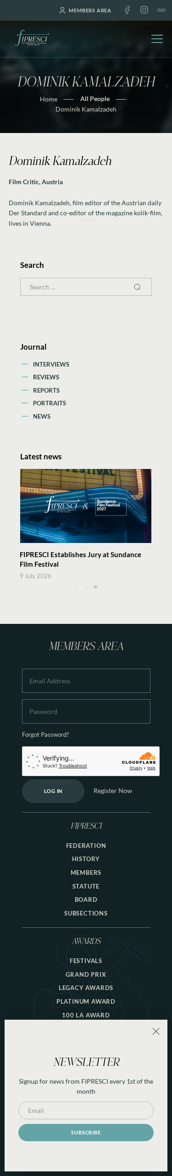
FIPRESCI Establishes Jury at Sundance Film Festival (80, 559)
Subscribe (85, 1132)
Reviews (46, 377)
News (41, 416)
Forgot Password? (45, 734)
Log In (53, 791)
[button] (77, 587)
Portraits (49, 403)
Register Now (113, 790)
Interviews (51, 364)
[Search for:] (86, 287)
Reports (46, 390)
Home (48, 99)
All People (95, 98)
